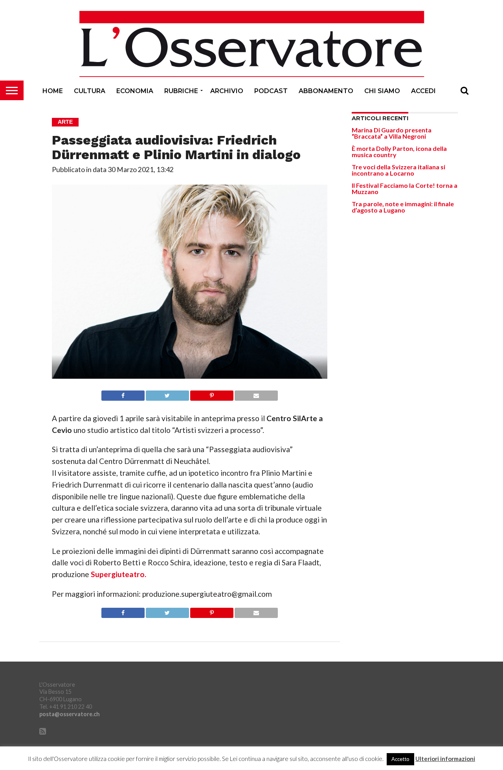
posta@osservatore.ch (69, 714)
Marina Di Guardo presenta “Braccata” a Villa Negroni (391, 133)
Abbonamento (326, 91)
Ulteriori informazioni (445, 759)
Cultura (89, 91)
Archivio (226, 91)
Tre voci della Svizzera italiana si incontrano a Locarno (398, 170)
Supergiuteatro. (118, 574)
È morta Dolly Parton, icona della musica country (399, 151)
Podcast (271, 91)
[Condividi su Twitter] (167, 393)
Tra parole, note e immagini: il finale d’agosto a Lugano (403, 207)
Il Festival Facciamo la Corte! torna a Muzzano (404, 188)
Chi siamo (382, 91)
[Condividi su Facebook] (122, 393)
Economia (134, 91)
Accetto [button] (400, 759)
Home (52, 91)
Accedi (423, 91)
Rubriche (181, 91)
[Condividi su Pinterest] (211, 393)
